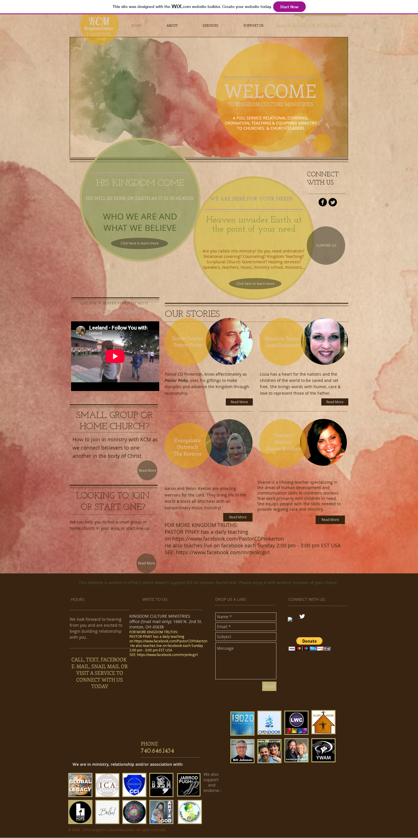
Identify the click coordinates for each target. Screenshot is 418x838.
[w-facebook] (291, 620)
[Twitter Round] (332, 202)
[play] (339, 149)
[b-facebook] (322, 202)
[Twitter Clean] (302, 616)
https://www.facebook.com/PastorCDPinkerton (228, 538)
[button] (309, 644)
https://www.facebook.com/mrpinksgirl (223, 552)
